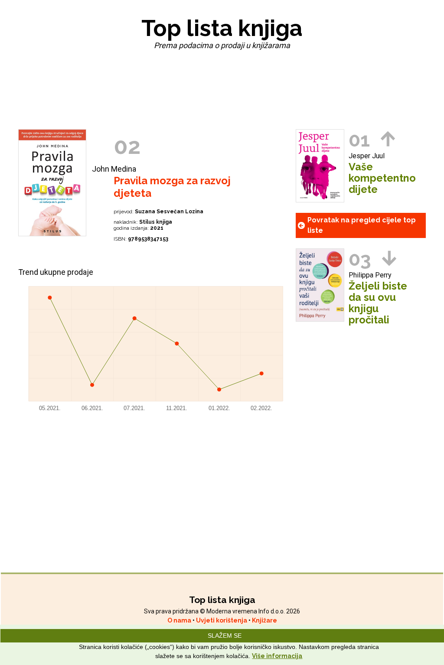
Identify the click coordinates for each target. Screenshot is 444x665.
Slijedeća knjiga (389, 258)
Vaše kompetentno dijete (382, 178)
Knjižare (264, 620)
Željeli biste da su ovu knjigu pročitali (378, 303)
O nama (180, 620)
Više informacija (277, 655)
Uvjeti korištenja (222, 620)
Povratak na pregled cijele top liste (361, 225)
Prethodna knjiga (388, 139)
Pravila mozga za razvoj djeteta (172, 186)
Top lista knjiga (222, 28)
